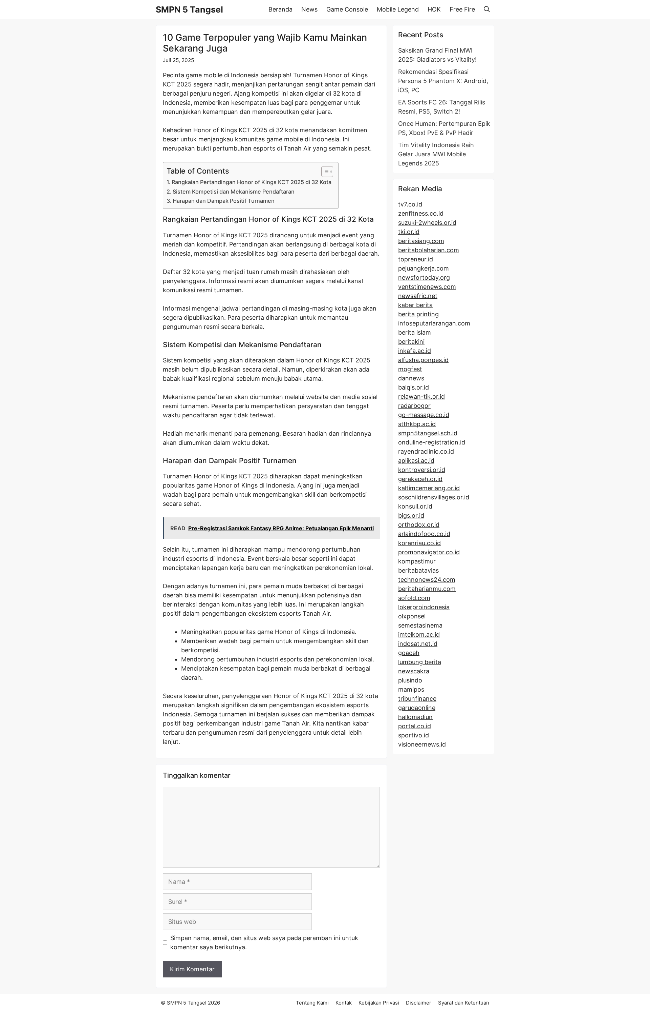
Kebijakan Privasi (379, 1002)
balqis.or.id (413, 387)
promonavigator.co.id (429, 552)
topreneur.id (415, 259)
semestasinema (420, 625)
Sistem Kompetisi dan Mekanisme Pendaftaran (234, 191)
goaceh (408, 652)
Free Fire (462, 9)
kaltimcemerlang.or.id (429, 488)
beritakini (411, 341)
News (309, 9)
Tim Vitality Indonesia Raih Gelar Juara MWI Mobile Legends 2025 (436, 154)
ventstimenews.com (427, 286)
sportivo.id (413, 735)
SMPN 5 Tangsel (189, 9)
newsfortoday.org (424, 277)
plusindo (410, 680)
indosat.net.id (417, 643)
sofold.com (414, 597)
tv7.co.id (410, 204)
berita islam (414, 332)
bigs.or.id (411, 515)
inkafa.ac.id (414, 350)
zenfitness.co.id (420, 213)
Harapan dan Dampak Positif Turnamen (224, 200)
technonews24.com (426, 579)
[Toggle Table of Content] (323, 171)
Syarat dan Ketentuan (463, 1002)
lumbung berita (419, 662)
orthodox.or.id (418, 524)
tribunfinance (417, 698)
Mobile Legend (398, 9)
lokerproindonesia (424, 607)
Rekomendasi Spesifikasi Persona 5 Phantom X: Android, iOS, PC (443, 81)
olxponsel (412, 616)
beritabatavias (418, 570)
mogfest (410, 369)
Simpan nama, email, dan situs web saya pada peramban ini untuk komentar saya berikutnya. (264, 942)
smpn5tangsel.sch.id (427, 433)
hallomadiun (415, 716)
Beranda (280, 9)
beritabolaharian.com (428, 250)
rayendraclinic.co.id (426, 451)
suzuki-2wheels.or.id (427, 222)
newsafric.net (417, 295)
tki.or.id (408, 231)
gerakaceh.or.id (420, 478)
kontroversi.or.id (421, 469)
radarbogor (414, 405)
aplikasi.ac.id (416, 460)
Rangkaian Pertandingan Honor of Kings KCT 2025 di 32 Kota (251, 182)
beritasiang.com (421, 240)
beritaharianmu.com (427, 588)
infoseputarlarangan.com (434, 323)
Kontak (343, 1002)
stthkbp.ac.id (417, 424)
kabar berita (415, 305)
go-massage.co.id (423, 414)
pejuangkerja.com (423, 268)
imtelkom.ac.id (419, 634)
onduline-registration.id (431, 442)
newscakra (413, 671)
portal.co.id (414, 726)
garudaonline (416, 707)
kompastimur (417, 561)
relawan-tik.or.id (421, 396)
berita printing (418, 314)
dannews (411, 378)
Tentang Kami (312, 1002)
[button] (486, 9)
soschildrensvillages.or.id (433, 497)
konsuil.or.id (415, 506)
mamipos (411, 689)
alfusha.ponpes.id (423, 359)
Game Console (347, 9)
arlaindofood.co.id (424, 533)
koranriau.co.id (419, 543)
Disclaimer (418, 1002)
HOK (434, 9)
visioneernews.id (422, 744)
